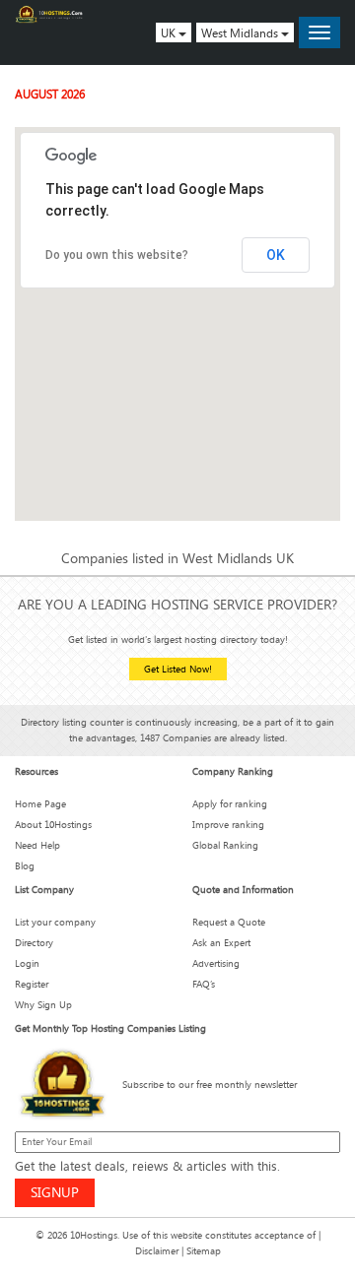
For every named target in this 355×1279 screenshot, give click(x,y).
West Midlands (241, 32)
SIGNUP (55, 1192)
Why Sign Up (43, 1004)
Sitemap (203, 1251)
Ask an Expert (221, 942)
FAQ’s (203, 984)
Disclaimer (156, 1251)
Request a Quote (228, 922)
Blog (25, 866)
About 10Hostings (53, 824)
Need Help (37, 845)
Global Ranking (225, 845)
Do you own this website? (116, 255)
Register (31, 984)
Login (27, 963)
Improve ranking (228, 824)
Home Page (40, 804)
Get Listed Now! (178, 669)
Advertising (216, 963)
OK (275, 255)
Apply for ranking (229, 804)
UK (169, 32)
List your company (55, 922)
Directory (34, 942)
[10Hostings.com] (49, 14)
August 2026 (50, 93)
